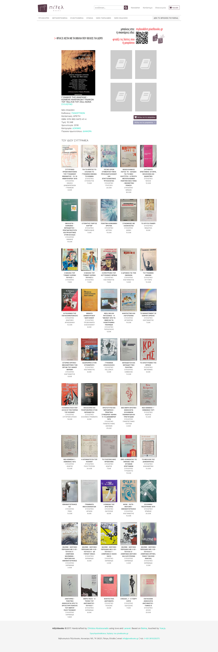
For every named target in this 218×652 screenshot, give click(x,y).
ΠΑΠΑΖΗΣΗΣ (109, 329)
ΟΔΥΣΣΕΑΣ (109, 511)
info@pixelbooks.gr (131, 638)
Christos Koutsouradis (98, 628)
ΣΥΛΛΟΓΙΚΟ (66, 104)
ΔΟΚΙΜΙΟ (76, 128)
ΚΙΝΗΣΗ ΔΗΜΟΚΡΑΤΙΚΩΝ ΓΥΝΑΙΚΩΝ (70, 185)
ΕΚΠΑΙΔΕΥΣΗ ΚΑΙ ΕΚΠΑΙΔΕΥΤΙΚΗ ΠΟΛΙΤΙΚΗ (128, 365)
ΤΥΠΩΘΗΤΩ (128, 471)
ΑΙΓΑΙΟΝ (89, 511)
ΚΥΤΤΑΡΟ (148, 280)
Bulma (144, 628)
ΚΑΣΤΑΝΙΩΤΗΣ (109, 280)
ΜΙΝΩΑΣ (129, 190)
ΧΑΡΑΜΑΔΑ (70, 565)
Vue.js (162, 628)
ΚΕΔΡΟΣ (148, 415)
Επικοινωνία (160, 8)
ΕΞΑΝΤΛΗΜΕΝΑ (76, 18)
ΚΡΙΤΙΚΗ (109, 230)
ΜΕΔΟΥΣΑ (148, 228)
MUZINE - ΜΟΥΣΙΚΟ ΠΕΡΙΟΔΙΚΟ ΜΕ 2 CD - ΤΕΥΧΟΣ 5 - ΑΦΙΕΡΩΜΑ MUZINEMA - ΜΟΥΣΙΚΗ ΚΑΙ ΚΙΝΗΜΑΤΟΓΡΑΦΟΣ (70, 554)
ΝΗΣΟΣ (148, 181)
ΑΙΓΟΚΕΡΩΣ (128, 320)
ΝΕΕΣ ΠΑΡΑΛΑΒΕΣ (103, 18)
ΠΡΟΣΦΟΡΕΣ (43, 18)
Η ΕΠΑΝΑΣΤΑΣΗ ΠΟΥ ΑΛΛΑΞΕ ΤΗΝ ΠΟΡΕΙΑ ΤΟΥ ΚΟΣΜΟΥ (70, 410)
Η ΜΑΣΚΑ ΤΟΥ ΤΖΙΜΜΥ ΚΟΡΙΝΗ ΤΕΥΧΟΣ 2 (89, 275)
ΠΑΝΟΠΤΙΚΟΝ (78, 113)
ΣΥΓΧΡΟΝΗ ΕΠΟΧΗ (70, 417)
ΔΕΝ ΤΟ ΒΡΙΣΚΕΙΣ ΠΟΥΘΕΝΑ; (166, 18)
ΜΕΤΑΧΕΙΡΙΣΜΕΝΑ (59, 18)
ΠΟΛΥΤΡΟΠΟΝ (89, 466)
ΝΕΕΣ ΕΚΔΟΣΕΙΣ (121, 18)
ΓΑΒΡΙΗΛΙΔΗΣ (89, 230)
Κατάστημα (147, 8)
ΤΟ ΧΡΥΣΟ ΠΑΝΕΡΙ (148, 223)
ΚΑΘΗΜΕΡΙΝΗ (148, 466)
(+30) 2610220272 (152, 638)
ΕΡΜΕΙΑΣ (148, 511)
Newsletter (135, 8)
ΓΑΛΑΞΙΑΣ (108, 606)
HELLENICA (109, 370)
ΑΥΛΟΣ (148, 610)
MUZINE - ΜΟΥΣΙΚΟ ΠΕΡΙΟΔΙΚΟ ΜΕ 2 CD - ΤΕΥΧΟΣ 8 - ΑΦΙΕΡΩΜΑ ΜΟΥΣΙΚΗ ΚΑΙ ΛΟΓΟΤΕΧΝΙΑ (129, 551)
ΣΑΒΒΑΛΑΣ (129, 372)
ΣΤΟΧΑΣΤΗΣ (89, 181)
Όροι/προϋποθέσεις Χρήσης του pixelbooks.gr (109, 633)
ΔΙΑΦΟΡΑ (87, 131)
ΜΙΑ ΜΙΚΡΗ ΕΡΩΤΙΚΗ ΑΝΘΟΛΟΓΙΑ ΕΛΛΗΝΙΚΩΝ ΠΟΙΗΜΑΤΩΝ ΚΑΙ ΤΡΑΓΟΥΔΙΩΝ (128, 412)
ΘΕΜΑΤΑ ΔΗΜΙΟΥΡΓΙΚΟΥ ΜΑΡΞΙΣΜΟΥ (89, 315)
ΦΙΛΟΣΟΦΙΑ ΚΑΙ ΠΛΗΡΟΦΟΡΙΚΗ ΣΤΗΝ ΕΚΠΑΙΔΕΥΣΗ (89, 410)
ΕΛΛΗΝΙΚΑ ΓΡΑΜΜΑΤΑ (89, 417)
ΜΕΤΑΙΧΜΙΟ (148, 370)
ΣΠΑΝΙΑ (89, 18)
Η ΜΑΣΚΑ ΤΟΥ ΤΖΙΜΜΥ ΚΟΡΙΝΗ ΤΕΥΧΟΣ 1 (69, 275)
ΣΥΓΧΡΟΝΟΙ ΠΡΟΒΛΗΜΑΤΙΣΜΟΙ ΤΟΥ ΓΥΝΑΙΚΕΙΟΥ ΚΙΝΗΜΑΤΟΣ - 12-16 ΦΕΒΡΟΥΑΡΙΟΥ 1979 (69, 174)
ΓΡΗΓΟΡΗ (109, 185)
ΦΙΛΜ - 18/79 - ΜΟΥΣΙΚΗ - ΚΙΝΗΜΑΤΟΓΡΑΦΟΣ (128, 506)
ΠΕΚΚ (70, 511)
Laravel (127, 628)
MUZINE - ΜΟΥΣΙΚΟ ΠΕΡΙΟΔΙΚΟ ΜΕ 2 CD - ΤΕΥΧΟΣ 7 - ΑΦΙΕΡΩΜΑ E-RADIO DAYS (109, 551)
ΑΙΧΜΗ (128, 230)
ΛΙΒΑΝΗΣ (69, 239)
